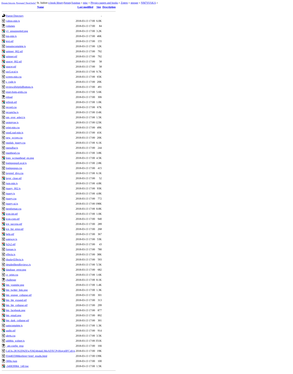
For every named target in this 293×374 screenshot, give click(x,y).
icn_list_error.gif (14, 229)
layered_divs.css (14, 173)
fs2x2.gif (10, 244)
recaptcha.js (12, 112)
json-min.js (12, 183)
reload (9, 97)
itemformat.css (13, 208)
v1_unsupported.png (17, 31)
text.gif (9, 41)
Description (109, 7)
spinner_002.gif (14, 51)
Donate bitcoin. (8, 3)
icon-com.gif (12, 218)
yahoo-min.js (13, 20)
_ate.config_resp (15, 345)
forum (67, 2)
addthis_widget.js (15, 340)
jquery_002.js (13, 188)
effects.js (10, 254)
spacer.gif (11, 66)
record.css (11, 107)
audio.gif (10, 330)
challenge (11, 279)
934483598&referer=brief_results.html (26, 356)
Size (98, 7)
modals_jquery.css (15, 142)
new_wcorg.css (14, 137)
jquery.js (10, 193)
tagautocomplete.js (16, 46)
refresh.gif (11, 102)
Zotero (124, 2)
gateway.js (11, 239)
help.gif (10, 234)
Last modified (85, 7)
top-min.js (11, 36)
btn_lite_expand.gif (16, 300)
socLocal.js (12, 71)
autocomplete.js (14, 325)
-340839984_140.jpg (17, 366)
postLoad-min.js (14, 132)
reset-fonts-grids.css (16, 92)
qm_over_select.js (15, 117)
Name (40, 7)
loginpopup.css (14, 168)
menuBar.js (12, 147)
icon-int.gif (12, 213)
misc (85, 2)
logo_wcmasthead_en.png (20, 158)
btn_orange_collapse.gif (19, 295)
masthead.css (13, 152)
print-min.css (13, 127)
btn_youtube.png (15, 284)
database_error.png (16, 269)
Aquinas (75, 2)
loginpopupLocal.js (16, 163)
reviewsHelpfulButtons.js (19, 86)
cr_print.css (12, 274)
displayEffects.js (14, 259)
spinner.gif (11, 56)
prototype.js (12, 122)
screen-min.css (14, 76)
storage (134, 2)
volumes (10, 26)
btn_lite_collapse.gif (16, 305)
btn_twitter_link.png (17, 290)
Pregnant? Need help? (26, 3)
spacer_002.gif (14, 61)
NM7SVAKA (148, 2)
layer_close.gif (14, 178)
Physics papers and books (104, 2)
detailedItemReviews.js (18, 264)
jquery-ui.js (12, 203)
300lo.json (11, 361)
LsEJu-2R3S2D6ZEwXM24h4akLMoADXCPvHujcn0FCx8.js (40, 350)
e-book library (55, 2)
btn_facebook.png (15, 310)
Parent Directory (15, 15)
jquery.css (11, 198)
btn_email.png (13, 315)
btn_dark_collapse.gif (17, 320)
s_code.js (11, 81)
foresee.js (11, 249)
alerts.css (10, 335)
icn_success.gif (14, 224)
